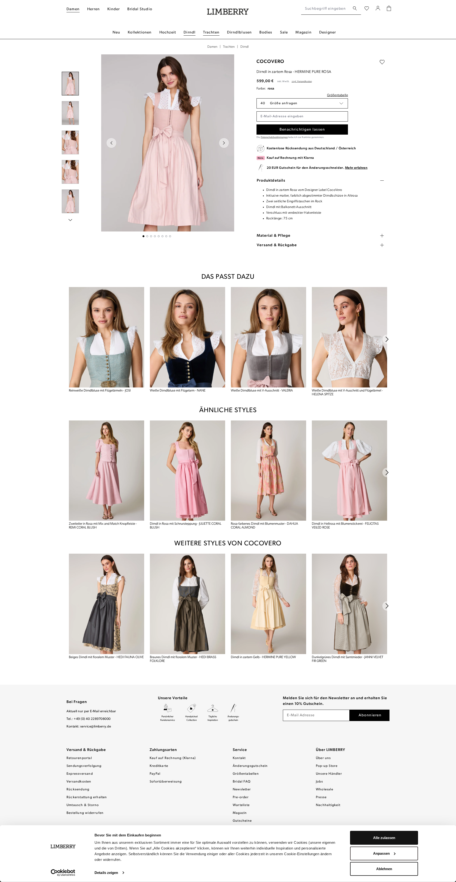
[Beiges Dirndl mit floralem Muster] (106, 604)
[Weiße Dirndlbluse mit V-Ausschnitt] (268, 337)
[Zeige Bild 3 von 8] (151, 236)
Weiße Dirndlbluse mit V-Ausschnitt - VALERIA (262, 390)
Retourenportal (79, 758)
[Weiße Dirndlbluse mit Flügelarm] (187, 337)
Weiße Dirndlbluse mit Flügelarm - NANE (177, 390)
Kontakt (239, 758)
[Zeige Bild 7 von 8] (166, 236)
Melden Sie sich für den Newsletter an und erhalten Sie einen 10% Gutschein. (335, 701)
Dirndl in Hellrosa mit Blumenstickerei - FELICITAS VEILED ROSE (345, 525)
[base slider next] (387, 339)
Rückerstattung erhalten (86, 797)
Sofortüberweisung (166, 781)
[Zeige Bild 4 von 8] (155, 236)
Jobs (319, 781)
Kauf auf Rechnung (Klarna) (173, 758)
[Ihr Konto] (378, 9)
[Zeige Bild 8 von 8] (170, 236)
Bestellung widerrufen (85, 813)
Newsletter (242, 789)
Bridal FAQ (242, 781)
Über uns (323, 758)
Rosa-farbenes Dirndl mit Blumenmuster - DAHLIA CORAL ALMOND (264, 525)
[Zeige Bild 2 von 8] (147, 236)
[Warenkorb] (389, 9)
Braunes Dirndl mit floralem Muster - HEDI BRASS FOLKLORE (183, 659)
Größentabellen (246, 774)
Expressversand (79, 774)
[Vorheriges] (111, 143)
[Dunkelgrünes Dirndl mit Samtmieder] (349, 604)
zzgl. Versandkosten (302, 81)
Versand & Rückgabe (86, 750)
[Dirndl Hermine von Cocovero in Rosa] (167, 142)
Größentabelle (337, 95)
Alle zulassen (384, 838)
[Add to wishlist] (382, 62)
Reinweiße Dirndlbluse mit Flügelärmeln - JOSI (100, 390)
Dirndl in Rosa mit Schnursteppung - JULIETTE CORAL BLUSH (185, 525)
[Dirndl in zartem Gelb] (268, 604)
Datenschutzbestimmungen (274, 137)
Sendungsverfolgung (84, 766)
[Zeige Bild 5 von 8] (159, 236)
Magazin (240, 813)
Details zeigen (106, 873)
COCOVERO (270, 61)
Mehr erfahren (356, 168)
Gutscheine (242, 821)
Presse (321, 797)
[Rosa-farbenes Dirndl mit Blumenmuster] (268, 470)
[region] (156, 145)
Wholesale (324, 789)
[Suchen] (355, 9)
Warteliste (241, 805)
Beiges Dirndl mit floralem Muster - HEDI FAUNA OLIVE (106, 657)
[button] (302, 103)
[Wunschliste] (366, 9)
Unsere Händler (329, 774)
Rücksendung (77, 789)
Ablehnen (384, 869)
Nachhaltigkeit (328, 805)
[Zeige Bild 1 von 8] (143, 236)
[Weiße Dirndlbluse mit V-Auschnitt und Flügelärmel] (349, 337)
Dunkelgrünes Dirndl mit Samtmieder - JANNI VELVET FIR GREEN (347, 659)
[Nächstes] (224, 143)
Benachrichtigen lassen (302, 130)
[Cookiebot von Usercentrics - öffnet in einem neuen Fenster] (63, 872)
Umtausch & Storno (82, 805)
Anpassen (381, 853)
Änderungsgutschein (250, 766)
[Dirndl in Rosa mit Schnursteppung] (187, 470)
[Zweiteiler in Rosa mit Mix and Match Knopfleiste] (106, 470)
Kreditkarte (159, 766)
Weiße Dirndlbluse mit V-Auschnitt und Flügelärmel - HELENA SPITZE (347, 392)
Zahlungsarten (163, 750)
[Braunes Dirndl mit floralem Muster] (187, 604)
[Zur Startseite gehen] (228, 9)
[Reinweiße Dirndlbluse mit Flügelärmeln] (106, 337)
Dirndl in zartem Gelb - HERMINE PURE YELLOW (263, 657)
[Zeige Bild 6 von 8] (162, 236)
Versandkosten (78, 781)
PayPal (155, 774)
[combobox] (325, 9)
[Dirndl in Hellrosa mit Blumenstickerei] (349, 470)
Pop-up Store (326, 766)
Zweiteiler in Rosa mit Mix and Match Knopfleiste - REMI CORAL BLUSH (103, 525)
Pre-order (241, 797)
